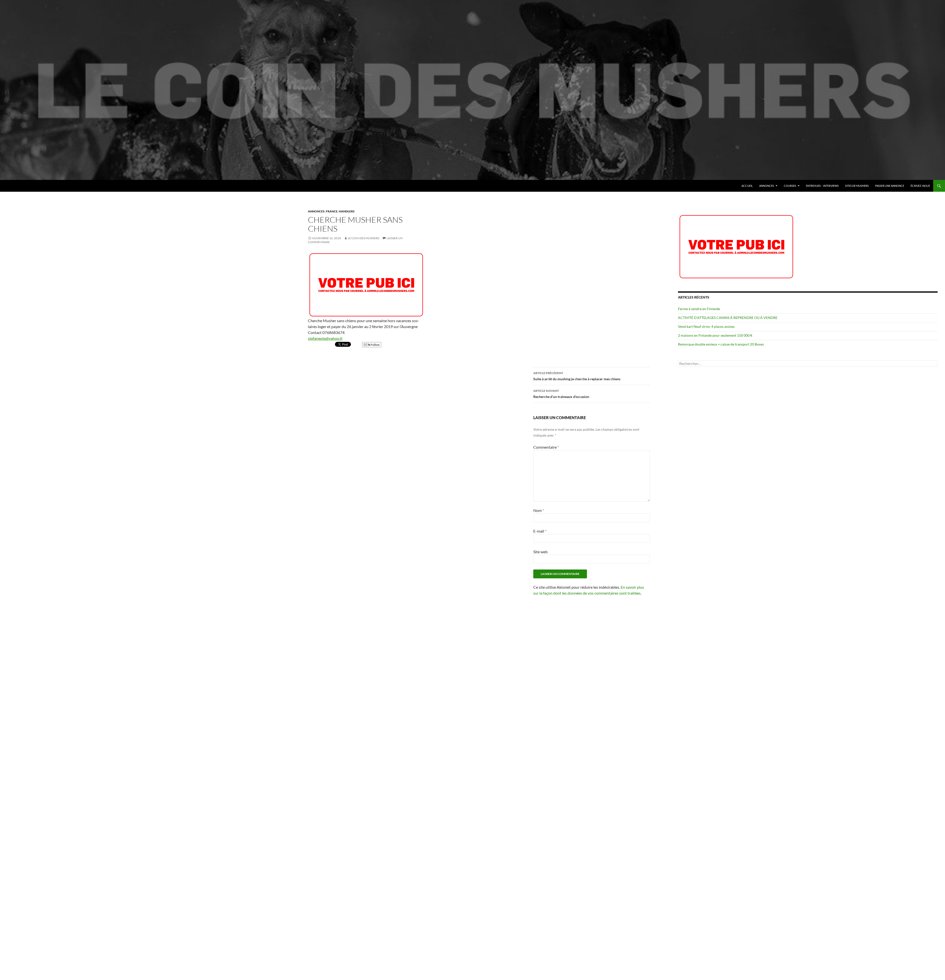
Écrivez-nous (920, 185)
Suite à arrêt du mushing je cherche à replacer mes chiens (576, 376)
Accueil (747, 185)
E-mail (539, 531)
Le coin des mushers (26, 186)
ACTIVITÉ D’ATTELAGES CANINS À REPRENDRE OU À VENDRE (727, 318)
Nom (538, 510)
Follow (374, 345)
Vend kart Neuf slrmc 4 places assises (706, 326)
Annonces (766, 185)
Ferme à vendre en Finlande (699, 309)
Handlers (347, 211)
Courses (790, 185)
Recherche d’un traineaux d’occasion (561, 394)
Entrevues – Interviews (822, 185)
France (332, 211)
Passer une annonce (889, 185)
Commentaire (546, 447)
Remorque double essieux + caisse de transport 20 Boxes (721, 344)
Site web (540, 551)
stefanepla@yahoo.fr (325, 338)
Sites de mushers (857, 185)
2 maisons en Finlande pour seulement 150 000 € (715, 335)
